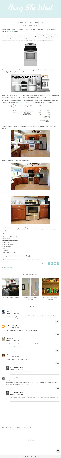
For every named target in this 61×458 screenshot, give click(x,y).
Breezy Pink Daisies (15, 347)
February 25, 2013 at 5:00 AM (12, 380)
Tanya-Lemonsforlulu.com (13, 378)
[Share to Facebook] (49, 263)
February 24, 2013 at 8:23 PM (16, 369)
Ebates (17, 102)
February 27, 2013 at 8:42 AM (16, 394)
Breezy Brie (9, 338)
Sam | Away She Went (16, 367)
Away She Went (26, 456)
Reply (57, 321)
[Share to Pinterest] (55, 263)
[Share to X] (52, 263)
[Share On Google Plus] (58, 263)
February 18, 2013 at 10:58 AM (12, 327)
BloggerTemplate (39, 456)
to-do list (11, 31)
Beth (7, 355)
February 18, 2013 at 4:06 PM (12, 356)
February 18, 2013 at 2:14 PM (12, 340)
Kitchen (10, 267)
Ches (7, 311)
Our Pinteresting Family (13, 326)
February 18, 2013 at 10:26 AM (12, 313)
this (32, 35)
